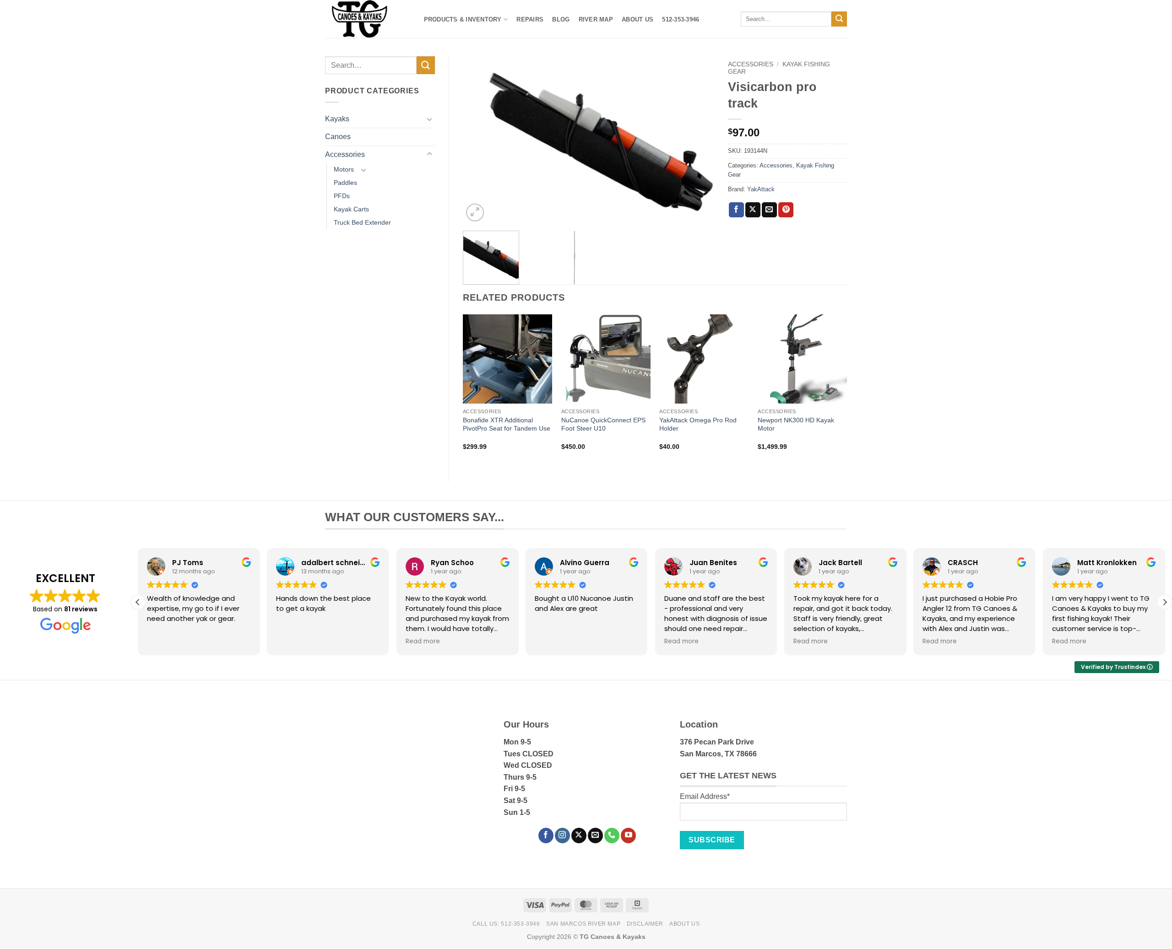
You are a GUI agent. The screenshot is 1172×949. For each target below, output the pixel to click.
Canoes (338, 136)
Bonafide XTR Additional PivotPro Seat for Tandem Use (506, 424)
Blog (561, 19)
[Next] (697, 139)
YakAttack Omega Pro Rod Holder (698, 424)
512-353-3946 (680, 19)
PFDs (342, 196)
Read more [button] (423, 641)
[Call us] (611, 835)
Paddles (345, 182)
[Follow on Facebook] (545, 835)
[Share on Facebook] (736, 210)
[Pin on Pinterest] (785, 210)
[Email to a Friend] (769, 210)
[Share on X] (752, 210)
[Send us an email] (595, 835)
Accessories (345, 154)
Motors (344, 169)
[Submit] (839, 19)
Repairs (529, 19)
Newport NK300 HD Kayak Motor (796, 424)
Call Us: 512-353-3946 (506, 924)
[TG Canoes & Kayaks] (365, 19)
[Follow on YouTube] (628, 835)
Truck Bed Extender (362, 222)
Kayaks (337, 119)
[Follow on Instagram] (562, 835)
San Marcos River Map (583, 924)
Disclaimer (645, 924)
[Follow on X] (578, 835)
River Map (596, 19)
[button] (475, 212)
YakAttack (761, 189)
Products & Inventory (463, 19)
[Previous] (479, 139)
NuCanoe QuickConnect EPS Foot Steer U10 (603, 424)
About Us (637, 19)
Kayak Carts (351, 209)
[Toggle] (429, 118)
